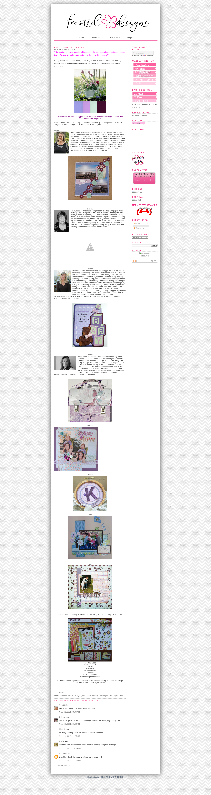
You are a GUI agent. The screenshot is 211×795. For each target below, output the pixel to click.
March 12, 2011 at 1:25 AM (69, 736)
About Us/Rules (97, 38)
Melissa (90, 426)
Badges (130, 38)
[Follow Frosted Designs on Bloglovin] (138, 124)
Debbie (62, 717)
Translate (150, 56)
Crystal (90, 475)
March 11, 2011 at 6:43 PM (69, 724)
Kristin (90, 209)
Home (81, 38)
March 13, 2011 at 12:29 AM (70, 760)
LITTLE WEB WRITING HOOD (111, 777)
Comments (139, 228)
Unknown (63, 753)
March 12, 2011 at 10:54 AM (70, 748)
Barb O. (90, 269)
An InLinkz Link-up (139, 115)
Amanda (89, 355)
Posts (137, 224)
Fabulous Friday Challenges (96, 696)
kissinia (62, 729)
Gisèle (61, 741)
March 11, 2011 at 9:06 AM (69, 712)
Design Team (115, 38)
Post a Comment (63, 766)
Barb (90, 515)
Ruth (90, 564)
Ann (61, 705)
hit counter (145, 256)
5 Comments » (59, 692)
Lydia (116, 696)
